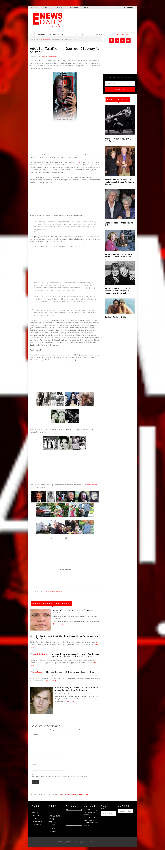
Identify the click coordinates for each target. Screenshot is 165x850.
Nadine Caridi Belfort (117, 317)
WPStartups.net (72, 842)
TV (50, 813)
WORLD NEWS (54, 816)
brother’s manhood (62, 155)
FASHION (52, 822)
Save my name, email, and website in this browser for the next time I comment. (59, 776)
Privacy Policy (37, 821)
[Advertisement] (114, 30)
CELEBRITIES (48, 591)
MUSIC (51, 819)
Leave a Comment (54, 56)
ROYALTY (59, 591)
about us (35, 812)
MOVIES (54, 591)
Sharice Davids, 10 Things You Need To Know (70, 672)
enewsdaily (83, 19)
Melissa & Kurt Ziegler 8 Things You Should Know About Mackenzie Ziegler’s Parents (75, 655)
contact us (35, 815)
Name (34, 755)
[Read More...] (58, 624)
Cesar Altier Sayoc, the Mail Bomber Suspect (90, 812)
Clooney (77, 162)
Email (34, 764)
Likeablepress (103, 842)
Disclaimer (35, 818)
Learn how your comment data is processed (74, 795)
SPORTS (52, 828)
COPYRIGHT (36, 824)
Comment (35, 735)
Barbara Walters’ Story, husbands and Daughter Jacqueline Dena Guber (118, 290)
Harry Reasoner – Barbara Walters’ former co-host (118, 255)
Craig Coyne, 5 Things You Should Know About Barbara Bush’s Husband (76, 689)
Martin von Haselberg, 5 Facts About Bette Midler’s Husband (119, 182)
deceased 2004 (92, 485)
